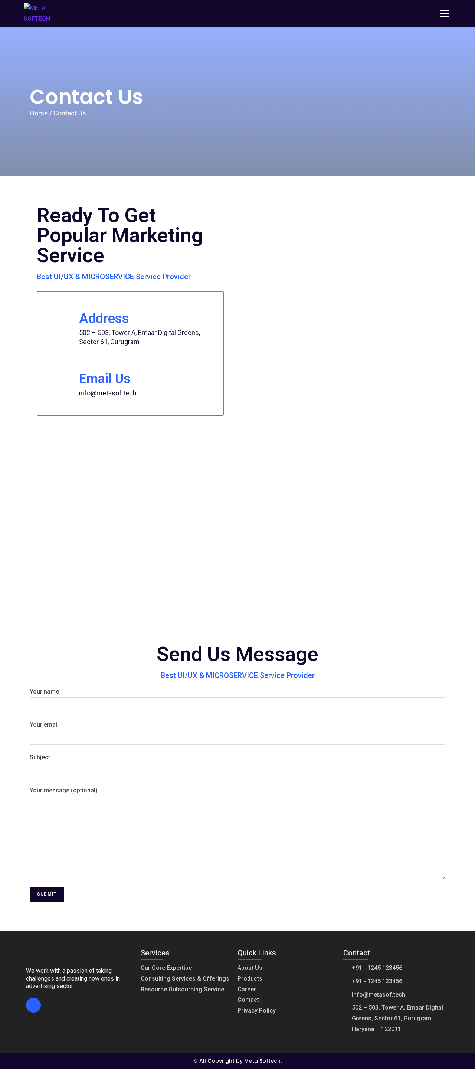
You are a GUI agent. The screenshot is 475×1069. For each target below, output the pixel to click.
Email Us (105, 379)
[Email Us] (61, 376)
